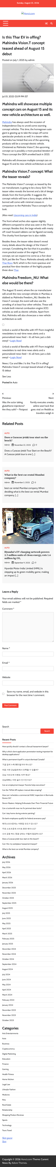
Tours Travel (7, 1130)
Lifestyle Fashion (9, 1089)
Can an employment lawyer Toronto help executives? (23, 785)
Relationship (7, 1110)
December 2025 (9, 888)
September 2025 (9, 903)
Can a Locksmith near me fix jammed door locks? (22, 808)
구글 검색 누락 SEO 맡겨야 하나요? (17, 764)
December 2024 (9, 949)
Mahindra (7, 122)
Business (5, 1044)
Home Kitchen (8, 1079)
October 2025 (8, 898)
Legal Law (6, 1084)
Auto (15, 382)
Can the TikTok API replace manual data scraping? (22, 790)
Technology (6, 1125)
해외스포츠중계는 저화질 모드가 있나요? (19, 824)
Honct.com (26, 1159)
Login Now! (16, 340)
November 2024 (9, 954)
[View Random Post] (46, 23)
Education (6, 1059)
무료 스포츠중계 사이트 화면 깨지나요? (19, 829)
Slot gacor (7, 1138)
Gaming (5, 1069)
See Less (6, 376)
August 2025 (7, 908)
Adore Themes (19, 1162)
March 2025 (7, 933)
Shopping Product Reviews (13, 1115)
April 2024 (6, 990)
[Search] (51, 23)
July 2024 (6, 974)
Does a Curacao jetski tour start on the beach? (26, 439)
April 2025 (6, 928)
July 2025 (6, 913)
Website (6, 677)
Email (6, 662)
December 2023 (9, 1010)
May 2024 (6, 984)
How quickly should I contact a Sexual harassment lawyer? (25, 746)
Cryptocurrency (8, 1049)
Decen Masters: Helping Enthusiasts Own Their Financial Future (27, 803)
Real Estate (6, 1105)
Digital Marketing (9, 1054)
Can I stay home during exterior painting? (18, 813)
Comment (8, 608)
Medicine (6, 1095)
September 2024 (9, 964)
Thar (16, 270)
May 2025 (6, 923)
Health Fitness (8, 1074)
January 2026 (7, 882)
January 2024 (7, 1005)
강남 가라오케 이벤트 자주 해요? (16, 775)
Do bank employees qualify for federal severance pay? (24, 818)
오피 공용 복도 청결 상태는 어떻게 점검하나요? (22, 834)
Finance (5, 1064)
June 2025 (6, 918)
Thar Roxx (7, 263)
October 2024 (8, 959)
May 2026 (6, 867)
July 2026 (6, 862)
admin (31, 60)
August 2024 (7, 969)
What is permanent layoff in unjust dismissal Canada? (23, 759)
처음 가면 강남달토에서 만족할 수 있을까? (20, 770)
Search (5, 726)
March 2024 (7, 995)
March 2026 (7, 877)
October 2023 (8, 1020)
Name (6, 648)
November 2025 (9, 893)
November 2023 (9, 1015)
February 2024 (8, 1000)
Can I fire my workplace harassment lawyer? (19, 844)
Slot (4, 1141)
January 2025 (7, 944)
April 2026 (6, 872)
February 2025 (8, 939)
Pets (4, 1100)
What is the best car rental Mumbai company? (24, 476)
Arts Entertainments (10, 1033)
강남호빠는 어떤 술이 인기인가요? (17, 780)
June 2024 (6, 979)
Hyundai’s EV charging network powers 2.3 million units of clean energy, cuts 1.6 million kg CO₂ (27, 555)
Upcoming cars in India (25, 215)
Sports (4, 1120)
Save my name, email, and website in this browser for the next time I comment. (28, 693)
